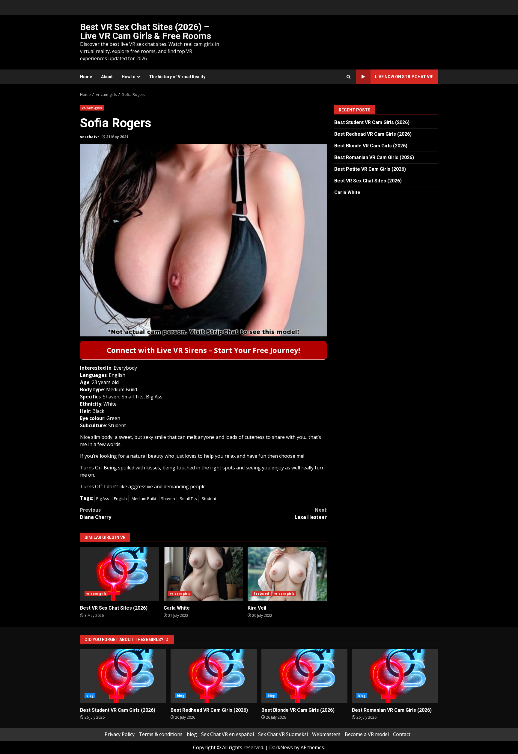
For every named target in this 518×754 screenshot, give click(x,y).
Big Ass (102, 498)
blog (90, 695)
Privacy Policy (120, 734)
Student (209, 498)
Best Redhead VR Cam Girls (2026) (373, 134)
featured (261, 593)
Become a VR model (367, 734)
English (120, 498)
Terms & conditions (161, 734)
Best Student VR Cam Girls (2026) (371, 122)
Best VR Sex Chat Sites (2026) (119, 574)
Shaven (168, 498)
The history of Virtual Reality (177, 76)
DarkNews (281, 747)
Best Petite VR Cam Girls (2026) (370, 169)
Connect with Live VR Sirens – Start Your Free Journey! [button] (203, 350)
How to (128, 76)
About (107, 76)
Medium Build (144, 498)
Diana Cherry (95, 513)
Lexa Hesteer (311, 513)
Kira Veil (287, 574)
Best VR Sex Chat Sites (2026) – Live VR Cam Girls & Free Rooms (145, 31)
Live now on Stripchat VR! (404, 76)
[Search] (348, 77)
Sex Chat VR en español (227, 734)
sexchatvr (89, 136)
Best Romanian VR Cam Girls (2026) (374, 157)
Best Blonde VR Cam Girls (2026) (370, 146)
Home (86, 76)
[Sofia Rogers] (203, 240)
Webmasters (326, 734)
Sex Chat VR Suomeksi (283, 734)
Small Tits (188, 498)
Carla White (203, 574)
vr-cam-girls (92, 108)
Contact (401, 734)
